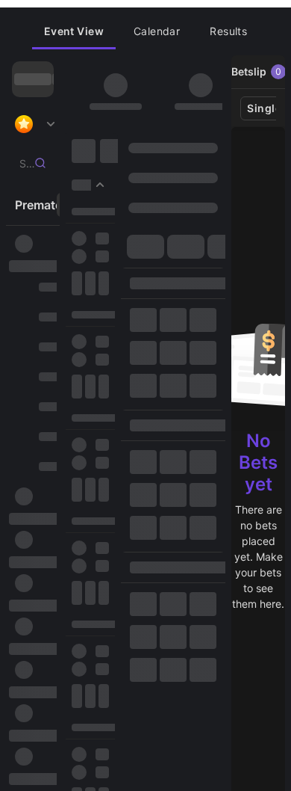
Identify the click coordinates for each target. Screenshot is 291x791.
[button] (74, 31)
